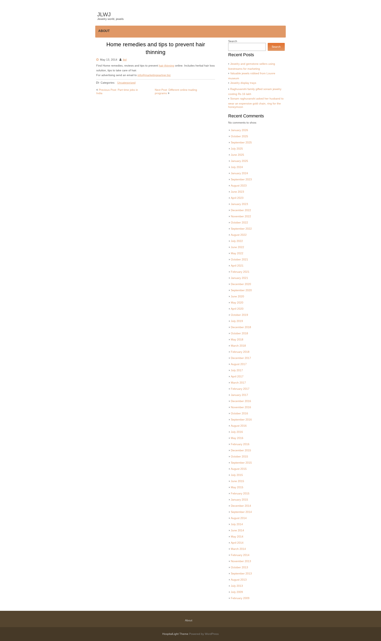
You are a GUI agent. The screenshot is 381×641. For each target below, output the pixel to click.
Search (232, 41)
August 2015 (239, 469)
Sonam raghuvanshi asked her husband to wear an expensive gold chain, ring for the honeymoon (256, 103)
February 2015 (240, 493)
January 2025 (239, 161)
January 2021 (239, 278)
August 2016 (239, 425)
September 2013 (241, 573)
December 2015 (241, 450)
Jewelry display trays (243, 83)
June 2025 (237, 155)
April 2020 (237, 308)
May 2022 (237, 253)
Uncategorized (126, 82)
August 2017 (239, 364)
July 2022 (237, 241)
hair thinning (166, 65)
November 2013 (241, 561)
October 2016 (239, 413)
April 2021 (237, 265)
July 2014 (237, 524)
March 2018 (238, 345)
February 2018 (240, 352)
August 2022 (239, 235)
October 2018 (239, 333)
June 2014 (237, 530)
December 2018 (241, 327)
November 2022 (241, 216)
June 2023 (237, 191)
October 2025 (239, 136)
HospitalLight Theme (175, 634)
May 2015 (237, 487)
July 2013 (237, 586)
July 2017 (237, 370)
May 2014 (237, 536)
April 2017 (237, 376)
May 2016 (237, 438)
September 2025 (241, 142)
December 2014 (241, 506)
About (104, 31)
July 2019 (237, 321)
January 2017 (239, 395)
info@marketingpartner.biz (154, 75)
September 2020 (241, 290)
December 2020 (241, 284)
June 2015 (237, 481)
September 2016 (241, 419)
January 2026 (239, 130)
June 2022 (237, 247)
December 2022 (241, 210)
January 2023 (239, 204)
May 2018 (237, 339)
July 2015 (237, 475)
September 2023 (241, 179)
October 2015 (239, 456)
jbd (125, 59)
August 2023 (239, 185)
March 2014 (238, 549)
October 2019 (239, 315)
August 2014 (239, 518)
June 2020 (237, 296)
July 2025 (237, 148)
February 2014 (240, 555)
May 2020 (237, 302)
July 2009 (237, 592)
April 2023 (237, 198)
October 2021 (239, 259)
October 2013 (239, 567)
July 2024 (237, 167)
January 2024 (239, 173)
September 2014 (241, 512)
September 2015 (241, 462)
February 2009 (240, 598)
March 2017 (238, 382)
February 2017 (240, 389)
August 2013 (239, 579)
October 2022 (239, 222)
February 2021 (240, 272)
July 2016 (237, 432)
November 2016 (241, 407)
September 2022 (241, 228)
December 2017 (241, 358)
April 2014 (237, 542)
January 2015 (239, 499)
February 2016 (240, 444)
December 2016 (241, 401)
